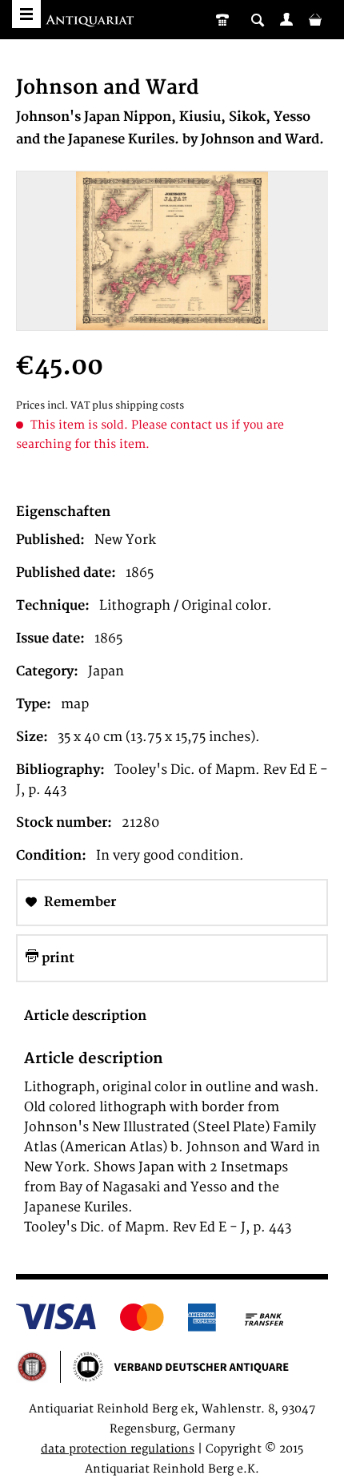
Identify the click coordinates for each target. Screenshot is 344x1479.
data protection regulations (117, 1449)
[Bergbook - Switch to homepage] (92, 22)
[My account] (286, 19)
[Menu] (26, 14)
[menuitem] (286, 19)
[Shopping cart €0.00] (315, 19)
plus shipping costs (138, 406)
